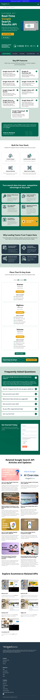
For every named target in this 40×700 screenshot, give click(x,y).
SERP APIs (7, 7)
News (4, 676)
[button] (29, 26)
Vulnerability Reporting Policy (8, 692)
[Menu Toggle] (38, 4)
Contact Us (5, 681)
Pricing (4, 663)
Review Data (30, 206)
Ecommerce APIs (6, 660)
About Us (4, 683)
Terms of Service (6, 690)
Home (4, 7)
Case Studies (5, 671)
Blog (3, 669)
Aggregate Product (31, 205)
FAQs (4, 674)
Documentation (6, 672)
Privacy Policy (5, 688)
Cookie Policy (5, 685)
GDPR (4, 687)
